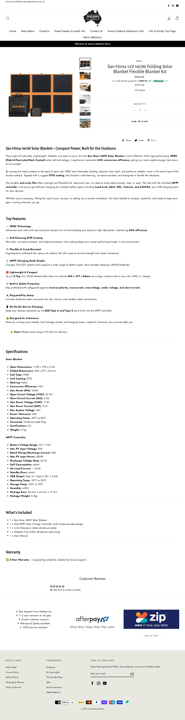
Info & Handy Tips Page (162, 31)
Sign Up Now (151, 636)
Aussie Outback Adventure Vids (126, 31)
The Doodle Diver (54, 677)
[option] (92, 44)
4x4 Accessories (54, 687)
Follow (141, 90)
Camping (50, 667)
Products (44, 31)
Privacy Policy (12, 672)
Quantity (140, 103)
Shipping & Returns (15, 682)
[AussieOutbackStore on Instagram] (98, 683)
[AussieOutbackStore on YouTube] (105, 683)
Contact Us (96, 31)
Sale (48, 682)
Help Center (11, 667)
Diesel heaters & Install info (69, 31)
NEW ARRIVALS (92, 37)
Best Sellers (27, 31)
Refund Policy (12, 677)
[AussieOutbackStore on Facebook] (92, 683)
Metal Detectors (53, 692)
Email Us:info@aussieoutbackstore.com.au (25, 1)
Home (12, 31)
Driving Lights (53, 672)
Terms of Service (13, 687)
